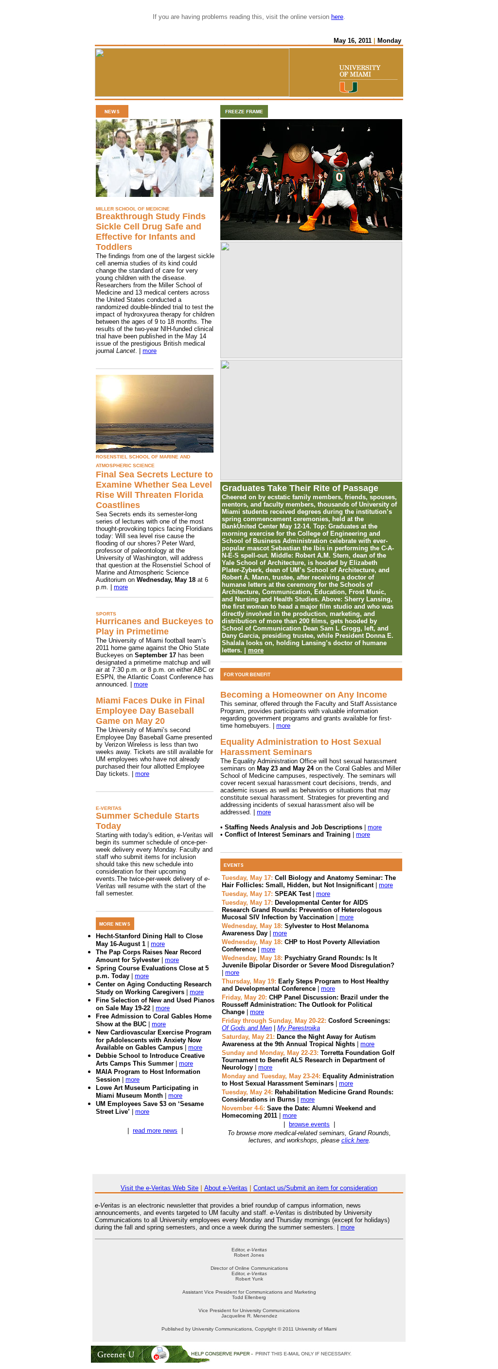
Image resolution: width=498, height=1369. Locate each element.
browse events (309, 1124)
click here (355, 1140)
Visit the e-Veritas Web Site (159, 1188)
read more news (155, 1130)
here (337, 16)
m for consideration (350, 1188)
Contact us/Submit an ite (288, 1188)
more (149, 350)
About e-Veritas (226, 1188)
